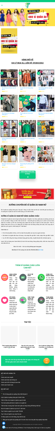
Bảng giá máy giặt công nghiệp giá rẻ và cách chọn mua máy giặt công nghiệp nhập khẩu (25, 419)
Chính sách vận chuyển (7, 377)
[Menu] (2, 5)
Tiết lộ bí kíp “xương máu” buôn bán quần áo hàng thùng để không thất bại (20, 405)
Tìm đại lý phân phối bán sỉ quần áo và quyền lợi (13, 403)
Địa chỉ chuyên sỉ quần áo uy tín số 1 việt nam (13, 408)
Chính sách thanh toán (7, 385)
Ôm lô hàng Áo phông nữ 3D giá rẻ (27, 164)
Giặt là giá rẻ (37, 427)
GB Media (20, 427)
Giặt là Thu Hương (13, 427)
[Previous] (3, 17)
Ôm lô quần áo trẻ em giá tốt (46, 138)
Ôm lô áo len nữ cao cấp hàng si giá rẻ (27, 139)
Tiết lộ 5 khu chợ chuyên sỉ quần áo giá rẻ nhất (13, 400)
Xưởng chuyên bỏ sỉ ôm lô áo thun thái (9, 139)
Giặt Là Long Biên (46, 427)
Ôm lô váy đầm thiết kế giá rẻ (46, 164)
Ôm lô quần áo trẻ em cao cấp (26, 114)
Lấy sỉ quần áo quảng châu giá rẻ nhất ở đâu (13, 397)
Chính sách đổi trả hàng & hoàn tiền (10, 382)
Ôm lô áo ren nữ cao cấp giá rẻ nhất (8, 164)
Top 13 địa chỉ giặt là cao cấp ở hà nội (11, 414)
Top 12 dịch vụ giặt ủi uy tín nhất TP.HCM (12, 411)
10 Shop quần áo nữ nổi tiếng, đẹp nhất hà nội (13, 416)
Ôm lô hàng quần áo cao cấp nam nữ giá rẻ (45, 88)
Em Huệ (41, 250)
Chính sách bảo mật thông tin (9, 380)
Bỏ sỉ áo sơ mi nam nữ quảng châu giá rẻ (46, 114)
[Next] (52, 17)
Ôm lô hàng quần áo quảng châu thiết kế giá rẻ (15, 394)
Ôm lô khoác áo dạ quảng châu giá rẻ (8, 114)
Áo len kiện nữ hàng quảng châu (26, 88)
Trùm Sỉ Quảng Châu (29, 427)
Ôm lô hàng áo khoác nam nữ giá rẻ (9, 88)
